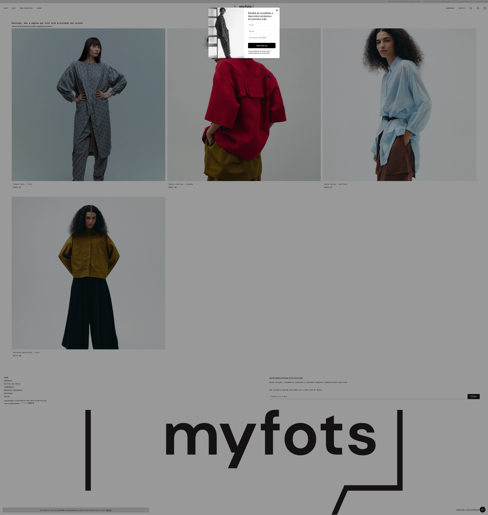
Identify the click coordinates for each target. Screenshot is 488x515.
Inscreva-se (261, 45)
